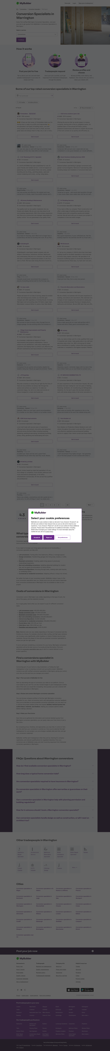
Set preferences (63, 537)
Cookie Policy (49, 531)
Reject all (49, 537)
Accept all (37, 537)
